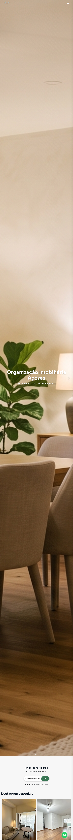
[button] (68, 3)
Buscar (45, 779)
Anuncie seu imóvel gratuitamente (36, 784)
